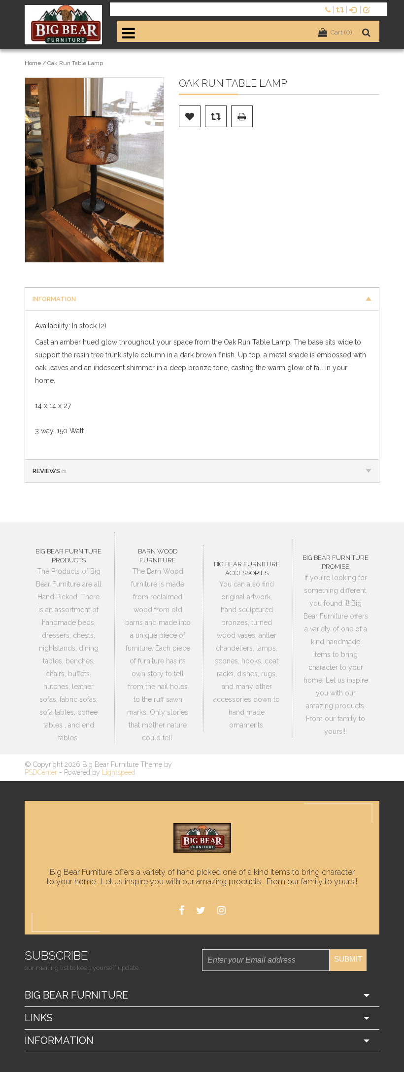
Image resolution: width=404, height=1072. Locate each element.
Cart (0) (341, 32)
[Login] (354, 9)
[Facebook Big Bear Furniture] (181, 910)
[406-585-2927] (329, 9)
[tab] (202, 299)
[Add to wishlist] (190, 116)
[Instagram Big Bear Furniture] (221, 910)
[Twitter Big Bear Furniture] (200, 910)
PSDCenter (41, 772)
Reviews (49, 471)
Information (54, 299)
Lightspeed (118, 772)
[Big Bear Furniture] (63, 24)
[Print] (242, 116)
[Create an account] (368, 9)
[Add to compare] (216, 116)
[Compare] (341, 9)
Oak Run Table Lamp (75, 63)
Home (33, 63)
